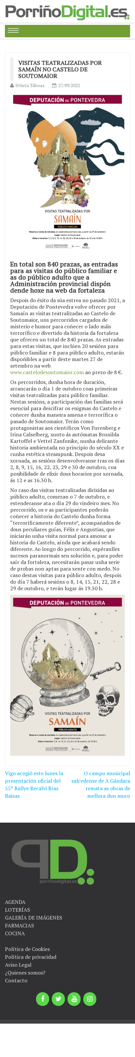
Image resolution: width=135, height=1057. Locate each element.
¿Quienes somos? (25, 972)
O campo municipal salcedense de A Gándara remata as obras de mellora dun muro (100, 784)
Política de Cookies (27, 949)
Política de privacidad (30, 956)
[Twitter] (58, 999)
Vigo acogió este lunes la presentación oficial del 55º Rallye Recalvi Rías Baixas (34, 784)
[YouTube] (74, 999)
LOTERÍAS (17, 909)
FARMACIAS (19, 925)
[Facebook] (42, 999)
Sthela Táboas (30, 85)
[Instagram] (89, 999)
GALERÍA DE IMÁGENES (33, 917)
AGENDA (15, 901)
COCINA (15, 933)
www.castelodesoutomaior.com (47, 372)
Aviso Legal (18, 964)
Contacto (16, 980)
